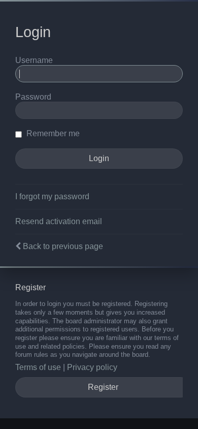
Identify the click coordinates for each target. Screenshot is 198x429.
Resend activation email (58, 221)
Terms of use (38, 367)
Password (33, 97)
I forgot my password (52, 196)
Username (34, 60)
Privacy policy (92, 367)
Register (103, 387)
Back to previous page (63, 246)
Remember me (52, 133)
